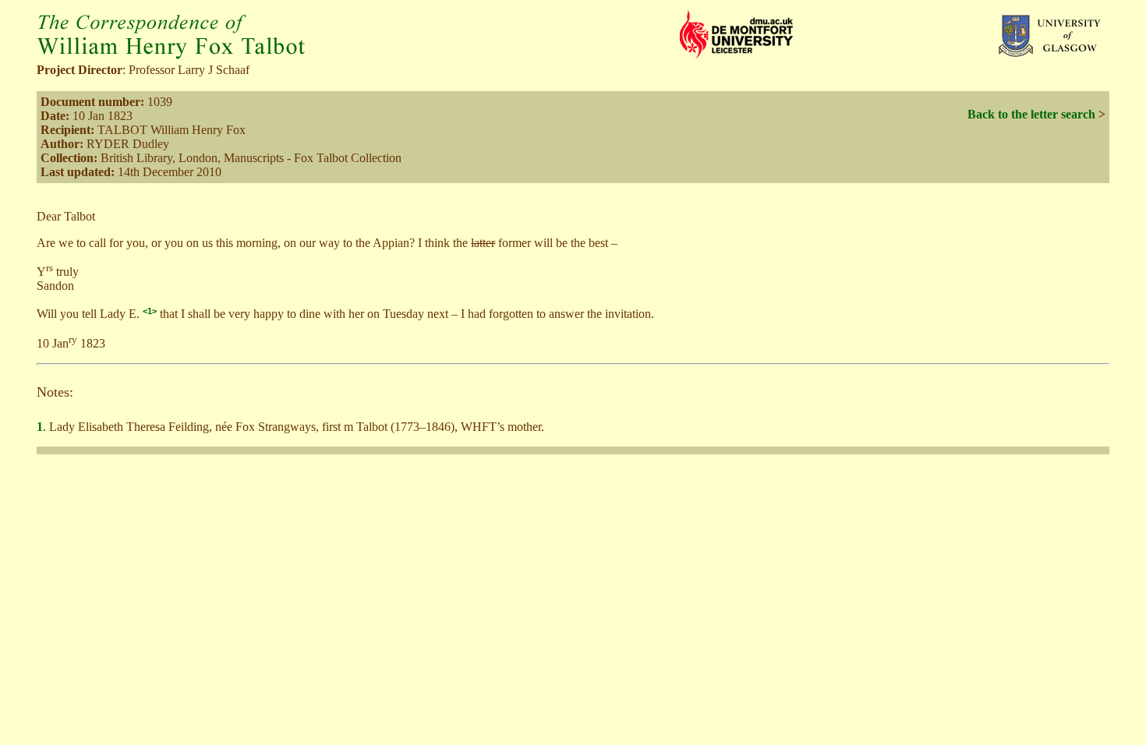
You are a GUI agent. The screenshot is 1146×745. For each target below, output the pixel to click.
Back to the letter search (1031, 114)
